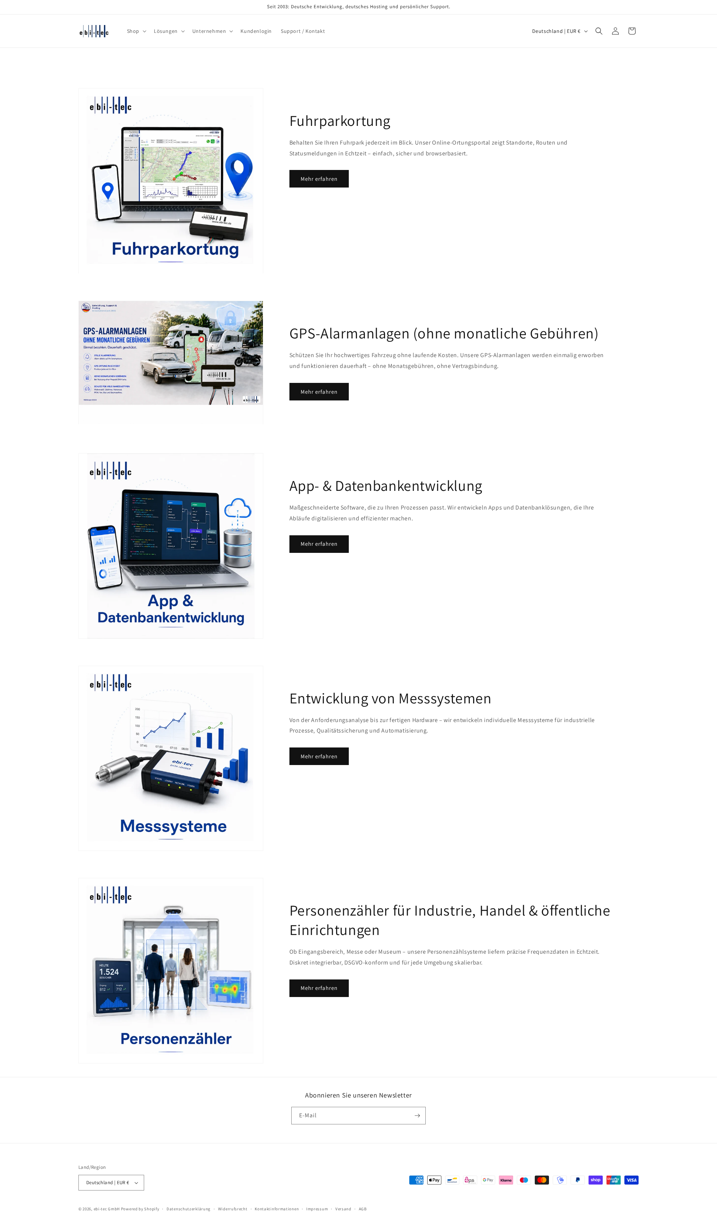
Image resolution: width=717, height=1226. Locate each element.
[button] (135, 31)
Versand (343, 1208)
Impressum (317, 1208)
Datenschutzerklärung (189, 1208)
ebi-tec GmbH (107, 1208)
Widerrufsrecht (233, 1208)
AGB (363, 1208)
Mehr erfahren (319, 178)
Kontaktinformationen (277, 1208)
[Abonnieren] (417, 1115)
